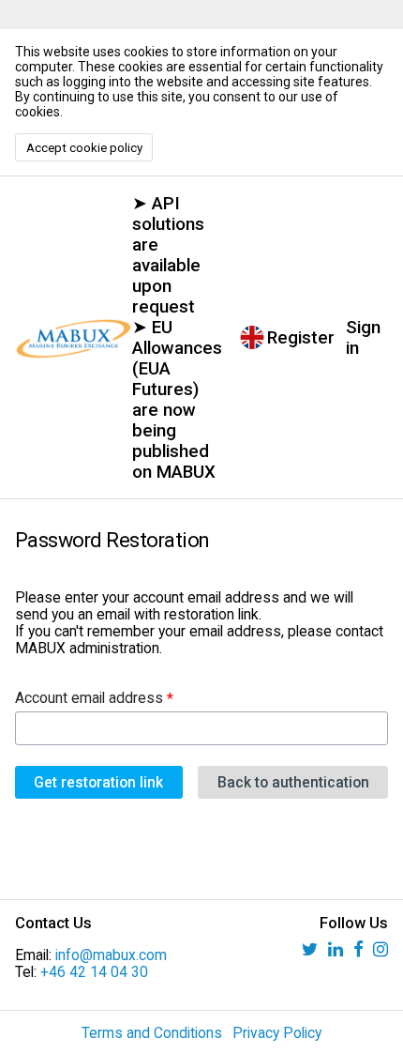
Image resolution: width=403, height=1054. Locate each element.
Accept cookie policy (84, 148)
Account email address (89, 698)
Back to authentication (293, 782)
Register (301, 338)
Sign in (363, 338)
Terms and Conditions (152, 1033)
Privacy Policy (276, 1033)
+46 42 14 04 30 (94, 972)
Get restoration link (98, 782)
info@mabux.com (111, 955)
